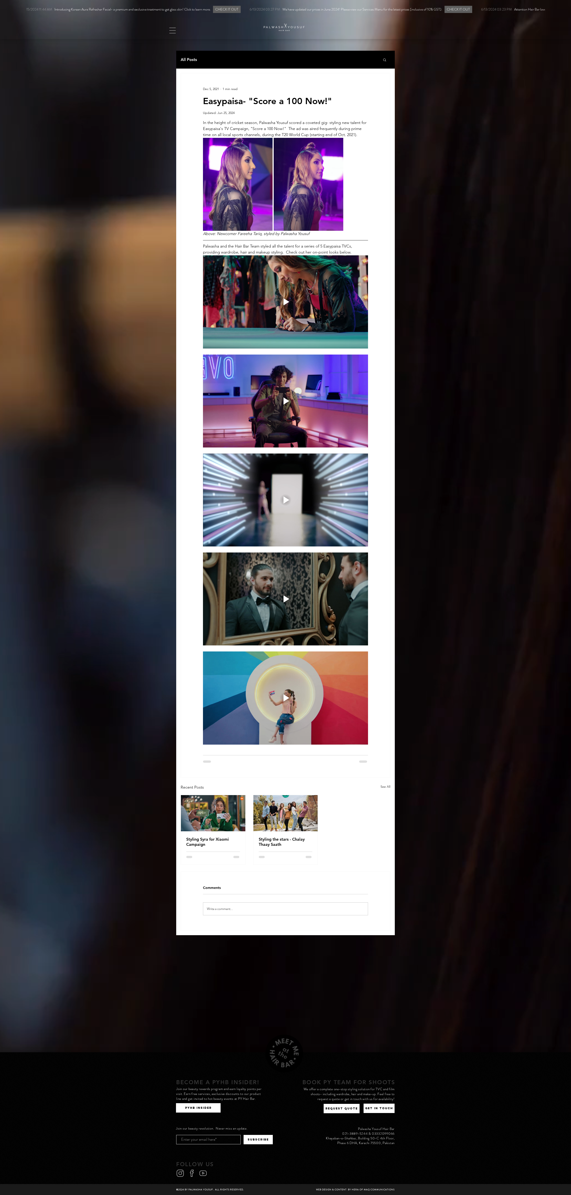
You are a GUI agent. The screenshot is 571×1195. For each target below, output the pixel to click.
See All (385, 787)
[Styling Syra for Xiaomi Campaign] (213, 813)
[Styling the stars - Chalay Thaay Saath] (285, 813)
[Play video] (285, 301)
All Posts (189, 59)
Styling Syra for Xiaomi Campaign (207, 842)
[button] (172, 30)
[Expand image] (238, 184)
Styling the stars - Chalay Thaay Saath (282, 842)
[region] (285, 20)
